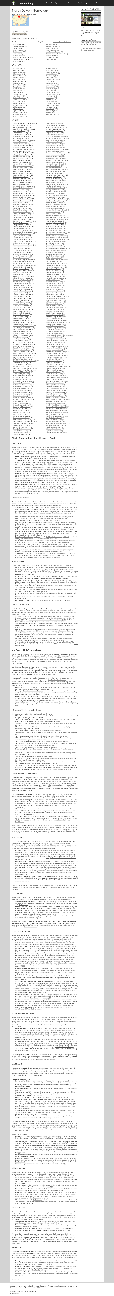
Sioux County (50, 96)
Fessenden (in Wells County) (21, 309)
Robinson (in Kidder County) (54, 302)
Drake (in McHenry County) (21, 274)
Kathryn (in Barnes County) (21, 425)
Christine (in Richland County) (22, 230)
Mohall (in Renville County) (54, 215)
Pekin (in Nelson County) (53, 269)
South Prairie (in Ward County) (55, 346)
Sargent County (50, 92)
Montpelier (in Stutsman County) (56, 217)
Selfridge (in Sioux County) (54, 333)
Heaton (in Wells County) (20, 403)
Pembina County (51, 79)
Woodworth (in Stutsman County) (56, 423)
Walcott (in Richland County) (55, 394)
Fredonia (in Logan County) (21, 333)
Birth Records (17, 44)
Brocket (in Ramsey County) (21, 201)
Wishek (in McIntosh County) (55, 420)
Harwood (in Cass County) (21, 392)
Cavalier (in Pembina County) (22, 226)
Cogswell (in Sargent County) (22, 236)
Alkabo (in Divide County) (20, 133)
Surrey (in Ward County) (53, 359)
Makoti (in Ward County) (53, 166)
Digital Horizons (20, 582)
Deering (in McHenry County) (22, 261)
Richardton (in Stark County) (55, 300)
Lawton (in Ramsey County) (54, 140)
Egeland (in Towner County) (21, 291)
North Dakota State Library (23, 513)
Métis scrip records (21, 992)
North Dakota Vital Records (57, 680)
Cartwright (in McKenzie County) (23, 221)
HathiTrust (31, 597)
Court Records (17, 54)
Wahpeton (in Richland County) (55, 392)
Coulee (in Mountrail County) (22, 243)
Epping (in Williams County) (21, 300)
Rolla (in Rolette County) (53, 306)
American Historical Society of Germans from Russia (56, 963)
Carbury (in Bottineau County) (22, 214)
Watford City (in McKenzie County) (56, 399)
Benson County (17, 72)
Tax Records (49, 59)
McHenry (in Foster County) (54, 192)
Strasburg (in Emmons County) (55, 355)
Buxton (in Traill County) (20, 206)
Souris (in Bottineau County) (54, 344)
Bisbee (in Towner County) (21, 184)
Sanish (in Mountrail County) (55, 326)
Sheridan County (51, 94)
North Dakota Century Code (26, 642)
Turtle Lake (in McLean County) (55, 377)
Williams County (51, 114)
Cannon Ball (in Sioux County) (22, 212)
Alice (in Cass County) (19, 131)
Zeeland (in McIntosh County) (55, 433)
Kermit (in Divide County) (20, 431)
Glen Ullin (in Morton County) (22, 348)
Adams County (17, 68)
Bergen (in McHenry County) (21, 175)
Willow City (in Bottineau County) (56, 412)
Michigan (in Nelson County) (54, 204)
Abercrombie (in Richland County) (23, 123)
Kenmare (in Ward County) (21, 427)
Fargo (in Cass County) (20, 307)
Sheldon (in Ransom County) (55, 339)
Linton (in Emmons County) (54, 155)
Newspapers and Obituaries (54, 54)
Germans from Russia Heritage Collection (28, 522)
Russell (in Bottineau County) (55, 315)
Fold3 (29, 580)
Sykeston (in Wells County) (54, 361)
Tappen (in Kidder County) (54, 363)
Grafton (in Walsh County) (21, 359)
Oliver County (50, 78)
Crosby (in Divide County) (21, 249)
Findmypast (19, 580)
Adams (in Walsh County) (20, 125)
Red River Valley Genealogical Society (57, 537)
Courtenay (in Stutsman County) (23, 245)
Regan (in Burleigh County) (54, 293)
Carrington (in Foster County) (22, 217)
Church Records (18, 50)
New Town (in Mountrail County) (56, 239)
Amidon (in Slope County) (21, 138)
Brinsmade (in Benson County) (22, 199)
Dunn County (17, 90)
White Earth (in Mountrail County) (56, 407)
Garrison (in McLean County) (22, 342)
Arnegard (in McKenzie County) (22, 149)
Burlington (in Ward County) (21, 204)
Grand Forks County (19, 100)
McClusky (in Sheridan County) (55, 188)
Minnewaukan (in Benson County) (56, 210)
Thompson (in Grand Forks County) (57, 366)
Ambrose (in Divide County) (21, 136)
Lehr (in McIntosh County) (54, 144)
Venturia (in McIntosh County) (55, 388)
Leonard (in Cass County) (53, 146)
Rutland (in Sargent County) (54, 317)
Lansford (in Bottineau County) (55, 136)
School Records (50, 57)
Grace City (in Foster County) (22, 357)
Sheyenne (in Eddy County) (54, 342)
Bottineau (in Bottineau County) (23, 188)
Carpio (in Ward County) (20, 215)
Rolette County (50, 90)
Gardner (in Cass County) (21, 341)
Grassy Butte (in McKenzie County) (23, 368)
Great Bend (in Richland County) (23, 370)
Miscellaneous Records (53, 52)
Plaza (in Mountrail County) (54, 282)
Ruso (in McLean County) (53, 313)
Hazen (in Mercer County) (21, 401)
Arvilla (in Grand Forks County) (22, 153)
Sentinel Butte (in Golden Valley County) (58, 335)
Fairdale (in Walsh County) (21, 304)
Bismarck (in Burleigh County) (22, 186)
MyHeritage (19, 578)
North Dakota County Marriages (33, 691)
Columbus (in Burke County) (21, 239)
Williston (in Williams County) (55, 410)
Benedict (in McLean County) (22, 173)
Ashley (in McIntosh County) (21, 155)
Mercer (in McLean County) (54, 203)
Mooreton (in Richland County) (55, 219)
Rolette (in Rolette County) (54, 304)
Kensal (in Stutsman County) (22, 429)
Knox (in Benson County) (53, 123)
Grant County (17, 101)
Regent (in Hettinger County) (55, 295)
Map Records (50, 44)
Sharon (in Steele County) (54, 337)
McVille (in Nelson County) (54, 193)
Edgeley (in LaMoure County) (22, 285)
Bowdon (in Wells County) (21, 192)
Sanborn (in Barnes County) (54, 324)
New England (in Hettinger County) (56, 232)
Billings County (17, 74)
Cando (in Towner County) (21, 210)
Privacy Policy (14, 1293)
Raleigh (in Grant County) (54, 287)
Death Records (17, 56)
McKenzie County (18, 116)
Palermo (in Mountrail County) (55, 263)
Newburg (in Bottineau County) (55, 241)
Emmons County (18, 94)
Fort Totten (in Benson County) (22, 328)
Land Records (17, 61)
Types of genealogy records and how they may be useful (91, 43)
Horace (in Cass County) (20, 414)
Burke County (17, 79)
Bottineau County (18, 76)
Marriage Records (51, 46)
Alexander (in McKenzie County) (23, 129)
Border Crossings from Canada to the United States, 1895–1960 (50, 1034)
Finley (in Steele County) (20, 313)
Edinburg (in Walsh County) (21, 287)
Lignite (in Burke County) (53, 151)
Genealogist (55, 3)
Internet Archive (20, 597)
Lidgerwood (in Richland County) (56, 149)
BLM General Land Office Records (34, 1136)
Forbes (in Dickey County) (21, 318)
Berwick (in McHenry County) (22, 179)
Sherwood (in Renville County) (55, 341)
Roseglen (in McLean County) (55, 307)
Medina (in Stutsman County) (55, 195)
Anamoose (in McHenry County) (23, 140)
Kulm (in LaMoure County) (54, 125)
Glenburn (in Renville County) (22, 350)
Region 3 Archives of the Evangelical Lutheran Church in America (35, 544)
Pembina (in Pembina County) (55, 271)
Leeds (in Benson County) (54, 142)
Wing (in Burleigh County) (54, 418)
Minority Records (51, 50)
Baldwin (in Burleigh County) (21, 157)
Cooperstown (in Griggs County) (23, 241)
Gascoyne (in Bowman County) (22, 344)
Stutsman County (51, 103)
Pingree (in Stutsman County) (55, 278)
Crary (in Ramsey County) (21, 247)
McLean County (50, 68)
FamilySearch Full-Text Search (21, 1241)
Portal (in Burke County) (53, 284)
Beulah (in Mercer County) (21, 180)
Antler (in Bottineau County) (21, 144)
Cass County (17, 83)
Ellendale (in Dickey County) (21, 295)
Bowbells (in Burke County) (21, 190)
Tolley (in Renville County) (54, 370)
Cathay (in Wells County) (20, 225)
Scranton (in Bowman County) (55, 331)
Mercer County (50, 70)
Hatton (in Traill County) (20, 396)
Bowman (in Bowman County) (22, 193)
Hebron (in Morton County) (21, 405)
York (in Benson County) (53, 427)
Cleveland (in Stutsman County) (22, 234)
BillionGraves (30, 600)
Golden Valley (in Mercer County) (23, 353)
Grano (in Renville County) (21, 364)
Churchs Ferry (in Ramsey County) (23, 232)
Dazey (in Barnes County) (21, 258)
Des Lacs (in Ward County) (21, 263)
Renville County (50, 87)
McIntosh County (18, 114)
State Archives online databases (25, 586)
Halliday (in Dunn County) (21, 377)
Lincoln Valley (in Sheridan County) (56, 153)
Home (39, 3)
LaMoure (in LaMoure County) (55, 127)
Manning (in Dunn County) (54, 173)
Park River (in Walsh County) (54, 265)
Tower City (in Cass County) (54, 374)
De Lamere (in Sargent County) (22, 260)
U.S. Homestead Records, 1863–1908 (52, 1164)
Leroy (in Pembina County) (54, 147)
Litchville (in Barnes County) (54, 158)
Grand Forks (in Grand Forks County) (24, 361)
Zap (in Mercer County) (53, 431)
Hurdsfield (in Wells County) (21, 418)
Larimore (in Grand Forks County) (56, 138)
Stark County (50, 100)
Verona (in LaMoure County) (54, 390)
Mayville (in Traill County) (53, 186)
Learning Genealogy (81, 3)
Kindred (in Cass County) (20, 434)
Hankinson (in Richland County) (22, 385)
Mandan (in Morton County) (54, 168)
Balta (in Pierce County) (20, 160)
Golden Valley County (19, 98)
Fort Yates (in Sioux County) (21, 330)
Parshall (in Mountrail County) (55, 267)
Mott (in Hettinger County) (54, 221)
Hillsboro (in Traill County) (21, 409)
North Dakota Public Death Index (36, 687)
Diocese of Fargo (53, 861)
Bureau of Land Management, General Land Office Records (33, 571)
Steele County (50, 101)
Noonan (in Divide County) (54, 245)
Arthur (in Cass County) (20, 151)
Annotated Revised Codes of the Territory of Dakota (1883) (47, 620)
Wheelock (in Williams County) (55, 405)
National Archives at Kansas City (25, 540)
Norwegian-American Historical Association (28, 550)
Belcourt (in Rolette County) (21, 169)
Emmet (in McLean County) (21, 296)
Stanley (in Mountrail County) (55, 348)
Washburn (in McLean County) (55, 398)
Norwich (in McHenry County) (55, 250)
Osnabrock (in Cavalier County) (55, 260)
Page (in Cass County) (52, 261)
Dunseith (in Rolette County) (22, 282)
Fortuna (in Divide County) (21, 331)
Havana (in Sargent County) (21, 398)
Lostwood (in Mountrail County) (56, 160)
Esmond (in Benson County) (21, 302)
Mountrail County (51, 74)
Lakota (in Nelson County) (54, 129)
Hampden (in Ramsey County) (22, 383)
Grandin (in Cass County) (20, 363)
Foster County (17, 96)
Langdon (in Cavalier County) (55, 133)
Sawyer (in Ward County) (53, 330)
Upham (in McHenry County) (55, 383)
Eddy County (17, 92)
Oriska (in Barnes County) (54, 258)
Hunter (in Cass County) (20, 416)
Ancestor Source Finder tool (62, 42)
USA (13, 14)
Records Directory (96, 3)
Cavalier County (18, 85)
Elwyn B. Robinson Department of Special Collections (31, 528)
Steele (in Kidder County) (53, 353)
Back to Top (15, 1279)
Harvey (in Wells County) (20, 390)
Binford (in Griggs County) (21, 182)
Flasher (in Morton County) (21, 315)
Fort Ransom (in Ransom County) (23, 326)
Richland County (51, 89)
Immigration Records (19, 59)
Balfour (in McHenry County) (22, 158)
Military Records (51, 48)
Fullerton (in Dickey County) (21, 335)
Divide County (17, 89)
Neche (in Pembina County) (54, 228)
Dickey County (17, 87)
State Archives (23, 905)
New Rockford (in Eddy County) (55, 236)
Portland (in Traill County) (54, 285)
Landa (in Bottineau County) (54, 131)
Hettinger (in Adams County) (22, 407)
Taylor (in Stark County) (53, 364)
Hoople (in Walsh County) (21, 410)
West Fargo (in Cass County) (54, 401)
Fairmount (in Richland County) (22, 306)
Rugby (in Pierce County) (53, 311)
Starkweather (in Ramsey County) (56, 352)
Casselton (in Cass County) (21, 223)
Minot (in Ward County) (53, 212)
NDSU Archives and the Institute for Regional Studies (31, 517)
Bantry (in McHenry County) (21, 162)
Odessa (23, 965)
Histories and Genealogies (21, 57)
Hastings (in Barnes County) (21, 394)
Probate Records (51, 56)
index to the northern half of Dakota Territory (41, 805)
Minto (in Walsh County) (53, 214)
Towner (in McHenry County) (55, 375)
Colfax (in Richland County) (21, 238)
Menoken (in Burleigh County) (55, 201)
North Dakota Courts (30, 927)
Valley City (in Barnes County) (55, 385)
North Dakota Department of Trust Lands (34, 1114)
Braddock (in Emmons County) (22, 195)
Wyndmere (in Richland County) (56, 425)
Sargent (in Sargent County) (54, 328)
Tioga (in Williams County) (54, 368)
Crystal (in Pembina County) (21, 250)
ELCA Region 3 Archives (64, 852)
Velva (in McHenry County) (54, 387)
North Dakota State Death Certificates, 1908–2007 (30, 689)
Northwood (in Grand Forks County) (57, 249)
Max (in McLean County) (53, 182)
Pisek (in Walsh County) (53, 280)
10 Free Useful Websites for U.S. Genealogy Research (91, 49)
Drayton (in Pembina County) (22, 276)
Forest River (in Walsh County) (22, 322)
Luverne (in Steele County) (54, 162)
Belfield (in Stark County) (20, 171)
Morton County (50, 72)
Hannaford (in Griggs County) (22, 387)
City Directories (17, 52)
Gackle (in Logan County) (20, 337)
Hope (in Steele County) (20, 412)
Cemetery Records (18, 46)
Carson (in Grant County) (20, 219)
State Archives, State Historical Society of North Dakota (32, 507)
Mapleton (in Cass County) (54, 177)
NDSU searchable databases (24, 589)
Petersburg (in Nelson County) (55, 274)
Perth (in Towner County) (54, 272)
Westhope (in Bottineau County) (56, 403)
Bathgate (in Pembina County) (22, 166)
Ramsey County (50, 83)
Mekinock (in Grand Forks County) (56, 199)
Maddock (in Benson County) (55, 164)
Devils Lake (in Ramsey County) (22, 265)
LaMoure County (18, 109)
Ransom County (51, 85)
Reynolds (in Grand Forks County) (56, 296)
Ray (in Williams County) (53, 289)
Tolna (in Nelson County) (53, 372)
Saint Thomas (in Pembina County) (56, 322)
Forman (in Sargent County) (21, 324)
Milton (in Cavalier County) (54, 208)
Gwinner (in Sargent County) (22, 374)
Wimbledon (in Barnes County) (55, 416)
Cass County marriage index (44, 702)
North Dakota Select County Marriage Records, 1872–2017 (46, 694)
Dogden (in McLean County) (21, 269)
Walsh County (50, 109)
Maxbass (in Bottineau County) (55, 184)
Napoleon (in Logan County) (54, 226)
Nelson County (50, 76)
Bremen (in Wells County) (21, 197)
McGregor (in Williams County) (55, 190)
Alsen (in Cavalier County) (21, 134)
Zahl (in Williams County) (53, 429)
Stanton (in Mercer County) (54, 350)
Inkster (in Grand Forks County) (22, 420)
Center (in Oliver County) (20, 228)
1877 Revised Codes (61, 624)
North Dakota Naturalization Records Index (59, 1045)
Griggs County (17, 103)
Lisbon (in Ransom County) (54, 157)
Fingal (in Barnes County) (20, 311)
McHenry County (18, 112)
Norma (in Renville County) (54, 247)
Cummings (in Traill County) (21, 252)
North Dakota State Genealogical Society (28, 537)
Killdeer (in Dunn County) (21, 433)
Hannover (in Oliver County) (21, 388)
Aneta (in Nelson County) (20, 142)
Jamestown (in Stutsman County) (23, 421)
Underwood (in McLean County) (56, 381)
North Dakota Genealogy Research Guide (25, 38)
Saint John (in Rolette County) (55, 320)
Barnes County (17, 70)
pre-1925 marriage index (44, 693)
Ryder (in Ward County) (53, 318)
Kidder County (17, 107)
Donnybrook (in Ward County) (22, 271)
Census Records (18, 48)
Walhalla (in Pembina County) (55, 396)
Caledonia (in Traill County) (21, 208)
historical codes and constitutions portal (30, 616)
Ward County (50, 111)
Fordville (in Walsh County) (21, 320)
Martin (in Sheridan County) (54, 180)
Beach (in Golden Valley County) (23, 168)
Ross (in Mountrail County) (54, 309)
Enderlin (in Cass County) (20, 298)
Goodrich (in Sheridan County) (22, 355)
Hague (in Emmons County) (21, 375)
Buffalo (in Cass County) (20, 203)
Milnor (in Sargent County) (54, 206)
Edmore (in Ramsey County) (21, 289)
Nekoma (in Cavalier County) (55, 230)
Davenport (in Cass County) (21, 254)
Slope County (50, 98)
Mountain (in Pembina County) (55, 223)
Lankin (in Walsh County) (53, 134)
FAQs (46, 3)
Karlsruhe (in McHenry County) (22, 423)
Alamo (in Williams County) (21, 127)
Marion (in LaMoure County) (54, 179)
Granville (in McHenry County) (22, 366)
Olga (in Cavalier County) (53, 256)
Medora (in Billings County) (54, 197)
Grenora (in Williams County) (22, 372)
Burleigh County (18, 81)
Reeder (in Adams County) (54, 291)
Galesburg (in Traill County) (21, 339)
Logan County (17, 111)
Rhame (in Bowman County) (54, 298)
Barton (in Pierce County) (21, 164)
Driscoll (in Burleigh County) (21, 278)
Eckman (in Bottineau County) (22, 284)
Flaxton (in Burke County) (21, 317)
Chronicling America (21, 593)
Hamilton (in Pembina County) (22, 381)
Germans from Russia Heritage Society (27, 533)
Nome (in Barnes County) (54, 243)
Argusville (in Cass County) (21, 147)
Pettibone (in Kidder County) (55, 276)
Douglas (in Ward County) (21, 272)
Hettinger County (18, 105)
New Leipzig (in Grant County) (55, 234)
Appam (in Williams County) (21, 146)
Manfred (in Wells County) (54, 171)
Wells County (50, 112)
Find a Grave (19, 600)
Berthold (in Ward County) (21, 177)
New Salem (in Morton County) (55, 238)
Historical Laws (66, 3)
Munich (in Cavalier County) (54, 225)
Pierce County (50, 81)
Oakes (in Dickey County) (53, 252)
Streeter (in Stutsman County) (55, 357)
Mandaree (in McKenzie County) (56, 169)
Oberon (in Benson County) (54, 254)
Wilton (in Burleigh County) (54, 414)
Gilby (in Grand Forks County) (22, 346)
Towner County (50, 105)
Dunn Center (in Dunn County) (22, 280)
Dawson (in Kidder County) (21, 256)
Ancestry (18, 576)
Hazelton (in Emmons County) (22, 399)
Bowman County (18, 78)
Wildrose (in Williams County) (55, 409)
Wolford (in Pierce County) (54, 421)
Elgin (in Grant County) (20, 293)
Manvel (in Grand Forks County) (56, 175)
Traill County (50, 107)
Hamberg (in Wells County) (21, 379)
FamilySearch (19, 567)
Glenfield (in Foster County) (21, 352)
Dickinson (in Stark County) (21, 267)
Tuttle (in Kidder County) (53, 379)
